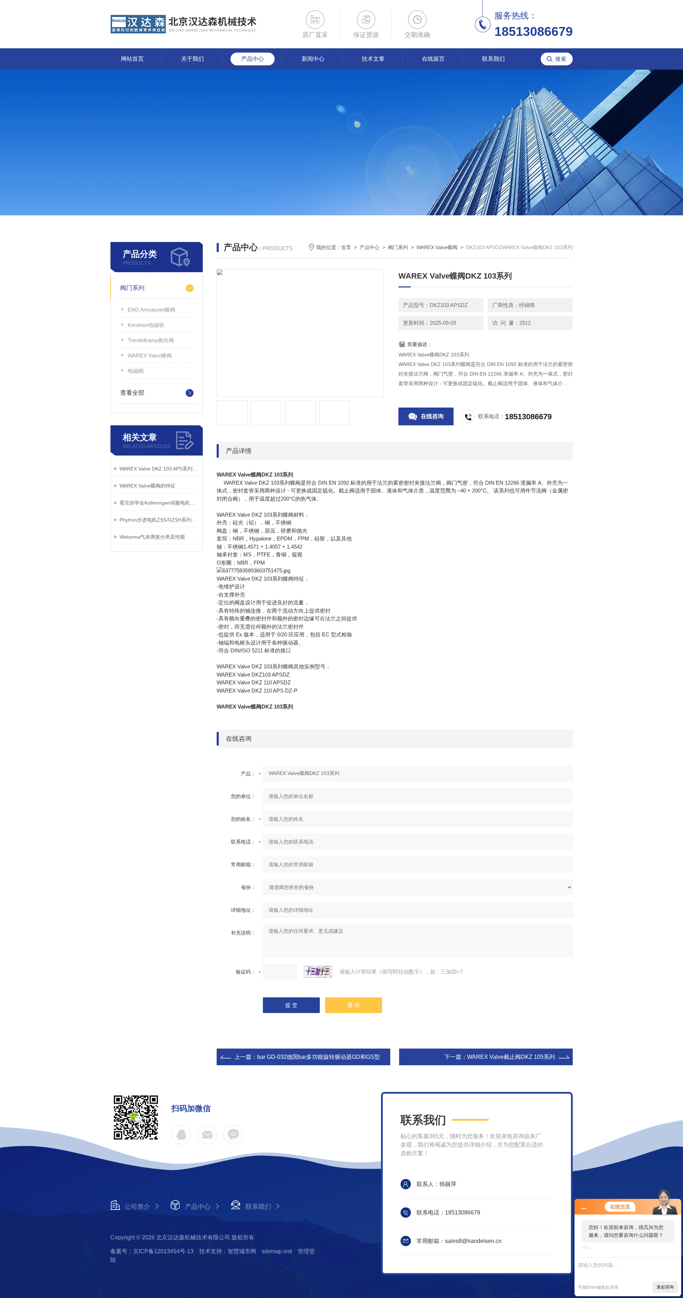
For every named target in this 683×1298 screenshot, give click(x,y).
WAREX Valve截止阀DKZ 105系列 (511, 1057)
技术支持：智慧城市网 (227, 1251)
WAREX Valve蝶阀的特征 (147, 486)
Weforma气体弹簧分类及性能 (152, 537)
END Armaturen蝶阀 (151, 310)
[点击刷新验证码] (318, 972)
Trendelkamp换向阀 (151, 340)
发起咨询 (665, 1286)
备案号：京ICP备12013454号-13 (152, 1251)
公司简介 (137, 1206)
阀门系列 (132, 288)
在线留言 (433, 59)
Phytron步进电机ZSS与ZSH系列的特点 (159, 520)
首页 (346, 247)
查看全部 (132, 392)
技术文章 (373, 59)
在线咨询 (432, 416)
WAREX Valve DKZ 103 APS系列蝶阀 (159, 469)
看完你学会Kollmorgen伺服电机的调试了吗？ (159, 503)
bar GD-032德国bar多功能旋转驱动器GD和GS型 (318, 1057)
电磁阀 (136, 371)
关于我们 (192, 59)
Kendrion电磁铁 (146, 325)
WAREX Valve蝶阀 (150, 355)
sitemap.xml (277, 1251)
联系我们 (493, 59)
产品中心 (252, 59)
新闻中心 (313, 59)
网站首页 (132, 59)
